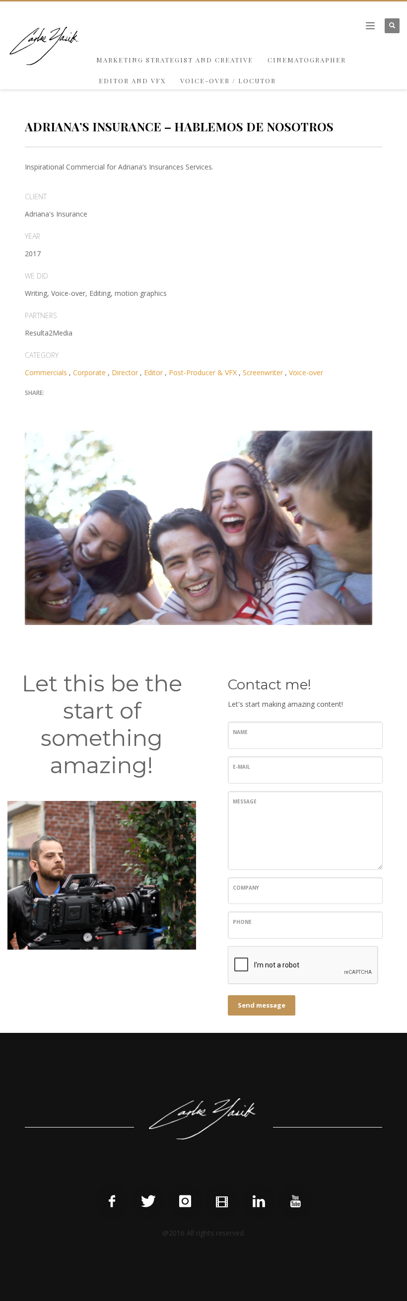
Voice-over (306, 372)
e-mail (241, 766)
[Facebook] (112, 1201)
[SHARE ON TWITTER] (32, 408)
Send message (261, 1005)
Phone (242, 921)
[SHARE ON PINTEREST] (84, 407)
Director (125, 372)
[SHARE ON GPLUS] (67, 407)
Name (240, 732)
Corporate (89, 372)
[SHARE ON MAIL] (101, 407)
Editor (153, 372)
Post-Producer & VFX (203, 372)
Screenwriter (263, 372)
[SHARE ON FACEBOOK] (49, 407)
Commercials (46, 372)
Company (246, 887)
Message (245, 801)
